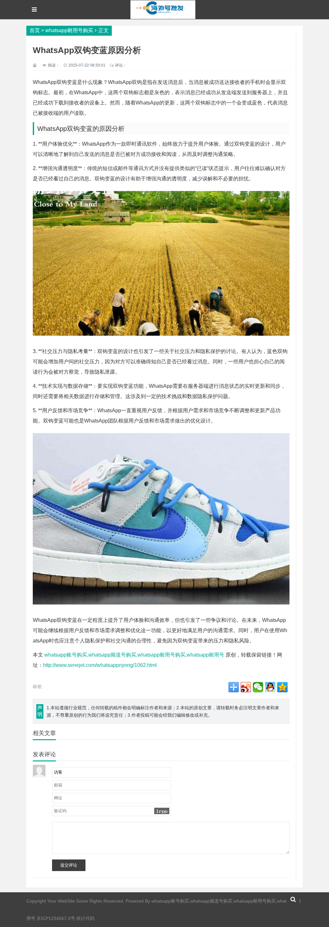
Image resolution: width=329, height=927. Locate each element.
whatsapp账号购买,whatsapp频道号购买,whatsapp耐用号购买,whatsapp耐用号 (134, 655)
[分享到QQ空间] (282, 687)
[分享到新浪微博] (246, 687)
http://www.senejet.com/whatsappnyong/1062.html (100, 665)
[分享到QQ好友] (270, 687)
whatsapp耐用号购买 (69, 30)
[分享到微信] (258, 687)
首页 (35, 30)
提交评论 (68, 865)
